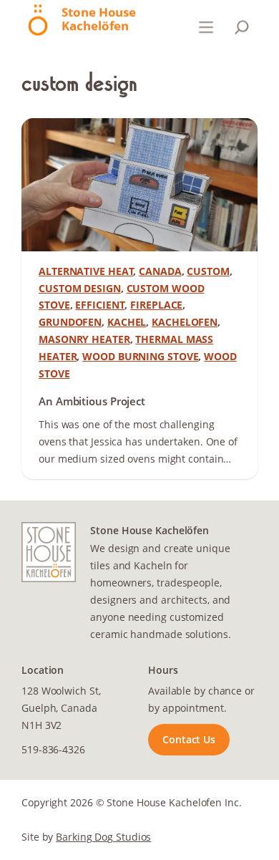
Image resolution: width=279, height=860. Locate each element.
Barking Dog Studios (103, 837)
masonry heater (84, 339)
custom (208, 271)
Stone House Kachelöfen (99, 19)
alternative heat (86, 271)
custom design (80, 288)
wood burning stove (140, 356)
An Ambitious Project (92, 401)
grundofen (70, 322)
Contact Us (188, 739)
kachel (126, 322)
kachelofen (184, 322)
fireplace (156, 304)
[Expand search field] (242, 27)
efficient (99, 304)
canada (160, 271)
